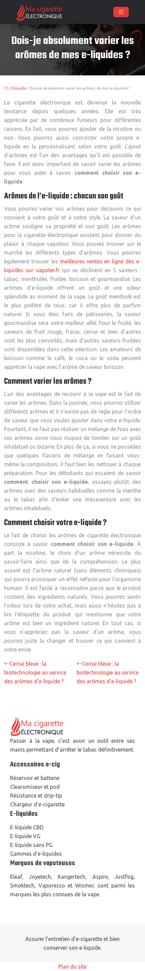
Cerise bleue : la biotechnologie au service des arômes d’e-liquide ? (35, 672)
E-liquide (19, 88)
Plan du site (72, 967)
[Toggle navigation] (121, 12)
